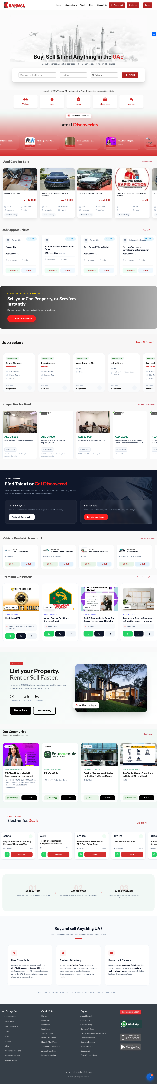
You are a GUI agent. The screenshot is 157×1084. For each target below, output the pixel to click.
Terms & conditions (88, 1055)
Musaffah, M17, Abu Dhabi (52, 556)
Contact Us (102, 5)
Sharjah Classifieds (49, 1042)
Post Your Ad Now (23, 318)
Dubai (84, 556)
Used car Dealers (87, 1037)
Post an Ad (118, 5)
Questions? (85, 1051)
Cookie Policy (86, 1024)
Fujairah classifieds (49, 1055)
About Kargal (86, 1016)
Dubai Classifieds (48, 1037)
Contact (25, 854)
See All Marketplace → (146, 577)
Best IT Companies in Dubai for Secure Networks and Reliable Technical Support (99, 621)
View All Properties (145, 404)
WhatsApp (14, 270)
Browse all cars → (148, 162)
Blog (91, 5)
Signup (134, 5)
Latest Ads (45, 1020)
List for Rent (20, 710)
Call (29, 270)
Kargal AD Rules (87, 1029)
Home (58, 5)
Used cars (45, 1024)
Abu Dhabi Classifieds (50, 1046)
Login (147, 5)
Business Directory (88, 1042)
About (82, 5)
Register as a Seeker (96, 517)
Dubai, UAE (9, 556)
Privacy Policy (86, 1046)
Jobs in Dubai (47, 1033)
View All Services (146, 538)
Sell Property (44, 710)
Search (131, 75)
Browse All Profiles (144, 342)
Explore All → (149, 734)
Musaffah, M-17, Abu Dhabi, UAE (130, 556)
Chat (13, 564)
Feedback (45, 1029)
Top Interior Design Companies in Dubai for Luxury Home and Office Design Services (138, 621)
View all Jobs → (149, 230)
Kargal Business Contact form (93, 1033)
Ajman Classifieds (48, 1051)
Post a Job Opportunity (22, 517)
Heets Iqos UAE (12, 618)
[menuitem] (58, 5)
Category (87, 1072)
